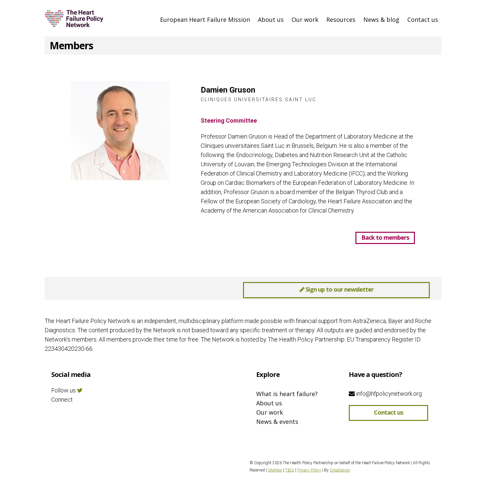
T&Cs (289, 470)
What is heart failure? (287, 394)
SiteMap (275, 470)
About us (271, 19)
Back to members (385, 237)
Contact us (422, 19)
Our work (305, 19)
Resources (340, 19)
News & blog (381, 19)
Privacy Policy (309, 470)
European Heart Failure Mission (205, 19)
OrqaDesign (340, 470)
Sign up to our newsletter (339, 289)
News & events (277, 422)
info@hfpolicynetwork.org (388, 393)
